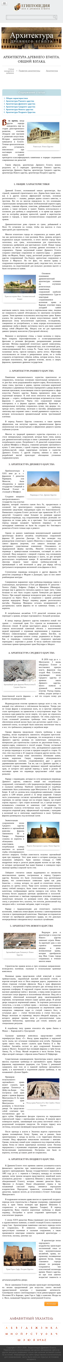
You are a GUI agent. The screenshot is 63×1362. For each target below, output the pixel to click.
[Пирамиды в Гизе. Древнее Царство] (43, 481)
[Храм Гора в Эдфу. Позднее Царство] (20, 1254)
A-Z (44, 1340)
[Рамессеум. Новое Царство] (43, 132)
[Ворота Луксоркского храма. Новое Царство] (43, 832)
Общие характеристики (17, 98)
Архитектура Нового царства (19, 109)
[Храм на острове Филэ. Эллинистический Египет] (20, 284)
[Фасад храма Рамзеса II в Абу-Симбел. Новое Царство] (43, 1089)
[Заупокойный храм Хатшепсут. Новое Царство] (20, 941)
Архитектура (52, 71)
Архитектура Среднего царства (20, 107)
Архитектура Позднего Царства (20, 112)
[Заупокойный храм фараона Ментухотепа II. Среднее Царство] (20, 670)
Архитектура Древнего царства (20, 104)
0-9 (39, 1340)
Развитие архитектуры (29, 71)
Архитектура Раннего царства (20, 101)
